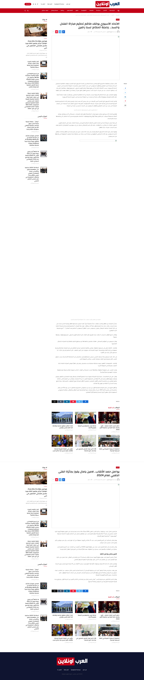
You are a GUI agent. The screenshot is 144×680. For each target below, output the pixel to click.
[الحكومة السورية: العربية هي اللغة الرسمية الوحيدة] (109, 441)
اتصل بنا (43, 4)
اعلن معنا (49, 4)
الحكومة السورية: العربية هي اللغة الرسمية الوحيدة (109, 450)
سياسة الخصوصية (59, 4)
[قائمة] (118, 10)
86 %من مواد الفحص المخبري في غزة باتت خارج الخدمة (86, 450)
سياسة (98, 10)
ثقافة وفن (70, 10)
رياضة (62, 10)
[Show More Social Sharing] (53, 31)
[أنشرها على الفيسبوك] (63, 31)
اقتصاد (91, 10)
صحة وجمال (54, 10)
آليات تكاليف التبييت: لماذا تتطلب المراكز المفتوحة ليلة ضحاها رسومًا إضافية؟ (33, 64)
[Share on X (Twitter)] (60, 31)
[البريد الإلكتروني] (125, 105)
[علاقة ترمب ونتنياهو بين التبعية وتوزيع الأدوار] (85, 418)
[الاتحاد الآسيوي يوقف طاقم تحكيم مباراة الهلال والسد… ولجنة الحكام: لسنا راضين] (86, 58)
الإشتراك (28, 4)
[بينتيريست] (56, 31)
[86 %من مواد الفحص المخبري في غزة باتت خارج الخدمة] (85, 441)
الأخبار (105, 10)
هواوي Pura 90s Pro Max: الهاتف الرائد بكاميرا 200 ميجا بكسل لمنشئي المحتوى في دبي (36, 44)
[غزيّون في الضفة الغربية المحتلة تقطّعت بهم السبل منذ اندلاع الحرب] (62, 441)
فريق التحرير (109, 31)
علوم (77, 10)
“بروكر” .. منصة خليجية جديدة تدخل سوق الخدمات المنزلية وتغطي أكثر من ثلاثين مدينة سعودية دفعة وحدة (32, 125)
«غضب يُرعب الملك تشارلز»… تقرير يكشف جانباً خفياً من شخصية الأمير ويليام (110, 427)
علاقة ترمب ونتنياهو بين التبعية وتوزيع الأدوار (87, 427)
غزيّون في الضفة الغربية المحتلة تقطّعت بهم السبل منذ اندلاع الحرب (63, 450)
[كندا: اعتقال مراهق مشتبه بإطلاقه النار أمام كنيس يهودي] (62, 418)
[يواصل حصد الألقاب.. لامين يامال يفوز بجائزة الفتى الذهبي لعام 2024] (86, 506)
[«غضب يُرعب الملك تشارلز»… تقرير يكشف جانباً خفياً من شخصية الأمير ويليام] (109, 418)
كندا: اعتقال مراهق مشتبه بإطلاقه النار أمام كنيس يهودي (62, 427)
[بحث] (28, 10)
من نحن (68, 4)
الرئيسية (112, 10)
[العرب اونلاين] (107, 4)
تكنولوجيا (83, 10)
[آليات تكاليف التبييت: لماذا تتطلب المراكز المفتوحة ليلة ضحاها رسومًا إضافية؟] (43, 63)
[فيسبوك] (125, 88)
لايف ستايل (45, 10)
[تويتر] (125, 92)
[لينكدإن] (125, 96)
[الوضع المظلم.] (25, 10)
